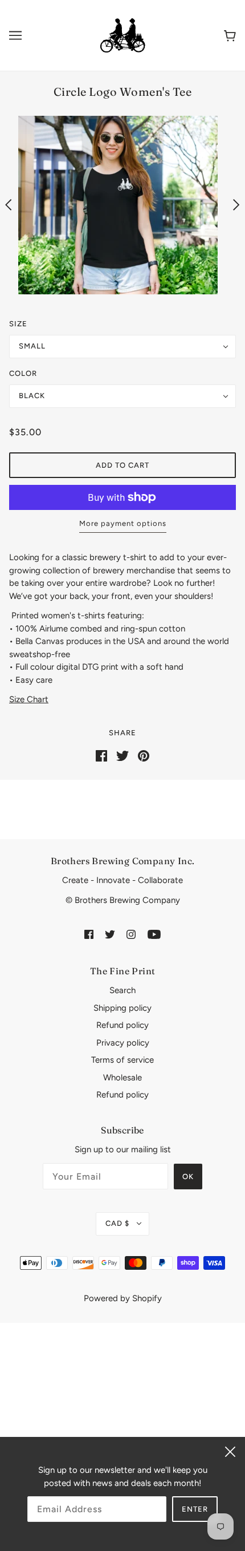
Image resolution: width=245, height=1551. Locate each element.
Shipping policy (122, 1008)
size (18, 323)
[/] (122, 35)
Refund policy (122, 1025)
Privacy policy (122, 1043)
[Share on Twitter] (122, 755)
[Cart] (230, 35)
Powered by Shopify (123, 1298)
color (23, 373)
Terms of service (122, 1060)
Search (122, 990)
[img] (89, 933)
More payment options (122, 523)
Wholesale (122, 1077)
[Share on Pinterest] (143, 755)
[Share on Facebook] (101, 755)
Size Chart (28, 699)
